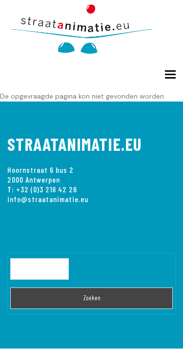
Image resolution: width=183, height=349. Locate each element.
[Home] (87, 27)
